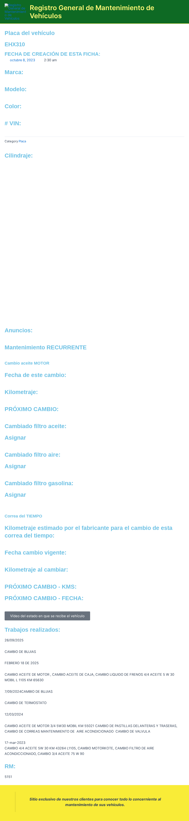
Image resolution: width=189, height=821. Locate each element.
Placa (22, 141)
